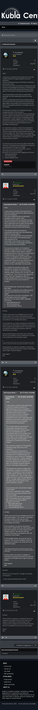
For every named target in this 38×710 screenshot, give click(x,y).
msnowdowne (19, 52)
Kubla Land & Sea (9, 684)
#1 (34, 69)
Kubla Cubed (8, 679)
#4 (34, 611)
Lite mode (7, 671)
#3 (34, 388)
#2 (34, 199)
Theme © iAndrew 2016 (9, 704)
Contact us (7, 669)
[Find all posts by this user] (2, 174)
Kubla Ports (7, 682)
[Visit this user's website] (2, 362)
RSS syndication (9, 673)
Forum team (7, 666)
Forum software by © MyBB (27, 704)
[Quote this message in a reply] (35, 174)
